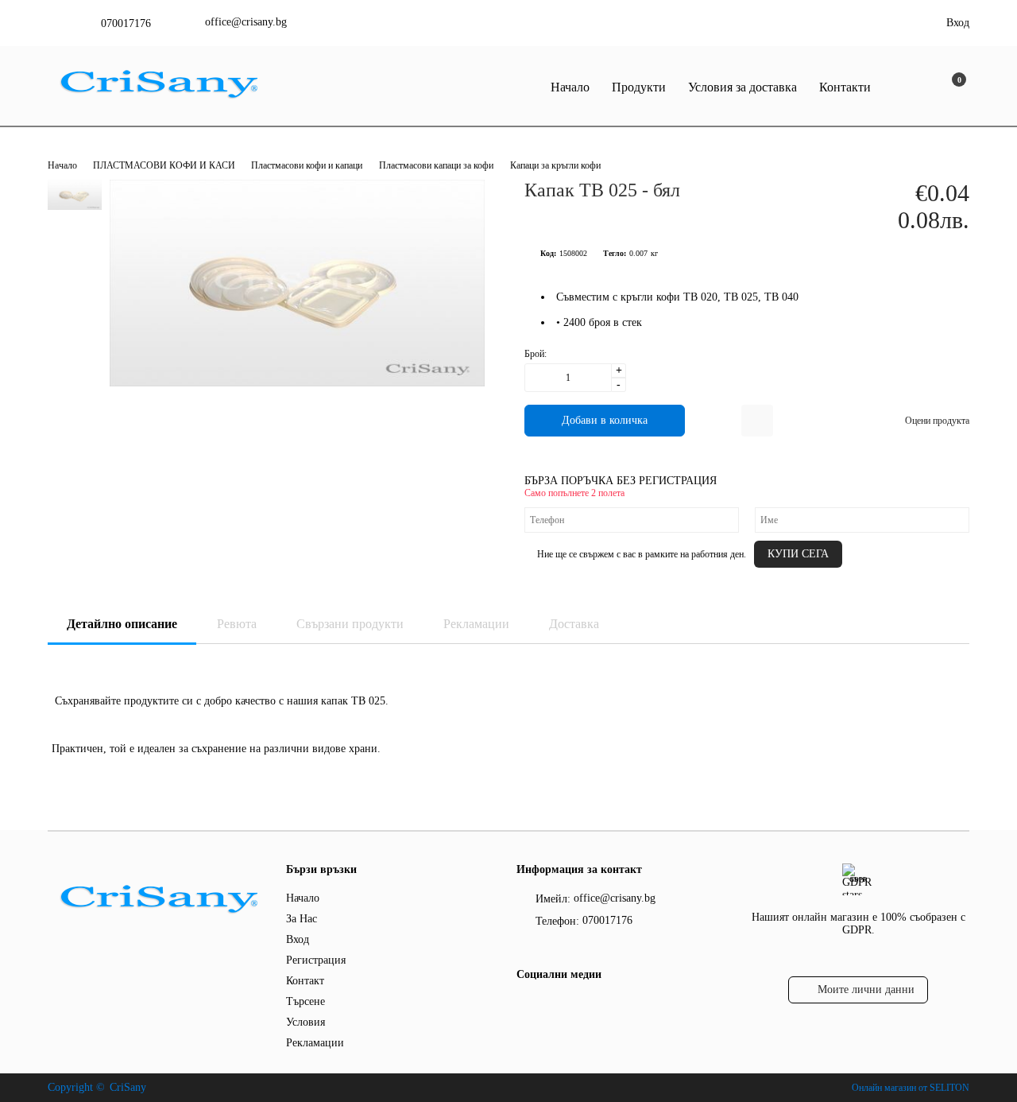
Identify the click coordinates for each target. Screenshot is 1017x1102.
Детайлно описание (122, 624)
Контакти (845, 87)
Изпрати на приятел (757, 421)
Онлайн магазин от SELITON (910, 1087)
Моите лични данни (866, 989)
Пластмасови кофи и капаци (306, 165)
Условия (305, 1022)
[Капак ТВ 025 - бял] (297, 383)
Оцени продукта (937, 420)
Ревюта (237, 624)
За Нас (301, 919)
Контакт (305, 981)
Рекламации (476, 624)
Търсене (305, 1001)
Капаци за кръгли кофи (555, 165)
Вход (957, 23)
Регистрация (316, 960)
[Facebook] (525, 1006)
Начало (570, 87)
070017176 (126, 23)
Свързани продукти (350, 624)
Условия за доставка (742, 87)
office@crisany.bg (246, 22)
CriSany (128, 1087)
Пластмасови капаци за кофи (436, 165)
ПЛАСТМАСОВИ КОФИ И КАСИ (165, 165)
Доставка (574, 624)
